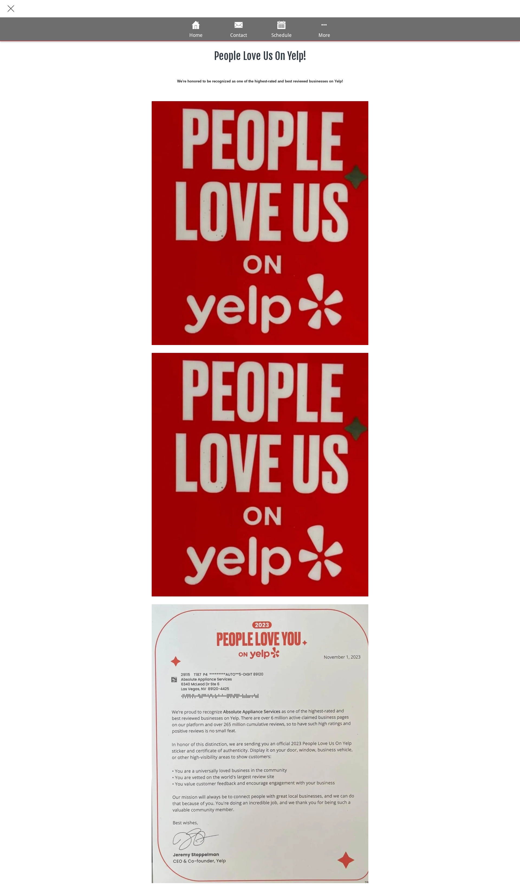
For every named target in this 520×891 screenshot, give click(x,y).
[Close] (11, 8)
